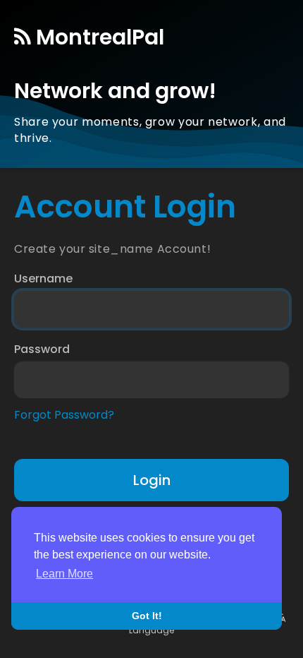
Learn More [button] (64, 574)
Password (42, 349)
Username (43, 279)
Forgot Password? (64, 415)
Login (152, 480)
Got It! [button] (147, 615)
